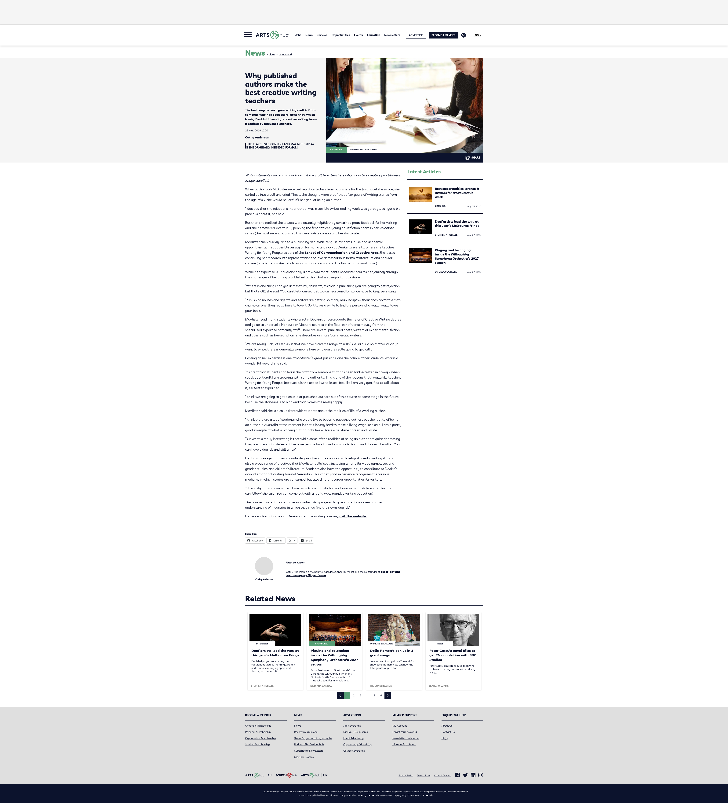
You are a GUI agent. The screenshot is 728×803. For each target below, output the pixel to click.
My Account (399, 725)
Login (477, 35)
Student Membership (257, 744)
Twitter (465, 775)
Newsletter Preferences (405, 738)
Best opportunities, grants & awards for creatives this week (457, 193)
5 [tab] (374, 695)
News (309, 35)
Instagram (480, 775)
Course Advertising (354, 750)
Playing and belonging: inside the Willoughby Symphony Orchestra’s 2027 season (457, 256)
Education (373, 35)
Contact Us (448, 732)
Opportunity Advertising (357, 744)
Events (358, 35)
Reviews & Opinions (305, 732)
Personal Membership (258, 732)
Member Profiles (304, 757)
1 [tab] (347, 695)
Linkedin (473, 775)
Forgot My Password (404, 732)
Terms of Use (423, 775)
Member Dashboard (404, 744)
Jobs (298, 35)
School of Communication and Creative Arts (341, 252)
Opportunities (341, 35)
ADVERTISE (416, 35)
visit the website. (353, 516)
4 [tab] (367, 695)
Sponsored (285, 54)
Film (272, 54)
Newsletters (392, 35)
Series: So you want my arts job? (313, 738)
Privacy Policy (406, 775)
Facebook (457, 775)
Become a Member (443, 35)
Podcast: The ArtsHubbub (309, 744)
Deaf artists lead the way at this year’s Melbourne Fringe (457, 223)
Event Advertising (353, 738)
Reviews (322, 35)
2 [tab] (354, 695)
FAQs (445, 738)
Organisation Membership (260, 738)
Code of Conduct (442, 775)
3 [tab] (360, 695)
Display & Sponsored (355, 732)
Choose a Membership (258, 725)
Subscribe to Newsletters (308, 750)
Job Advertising (352, 725)
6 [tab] (381, 695)
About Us (447, 725)
